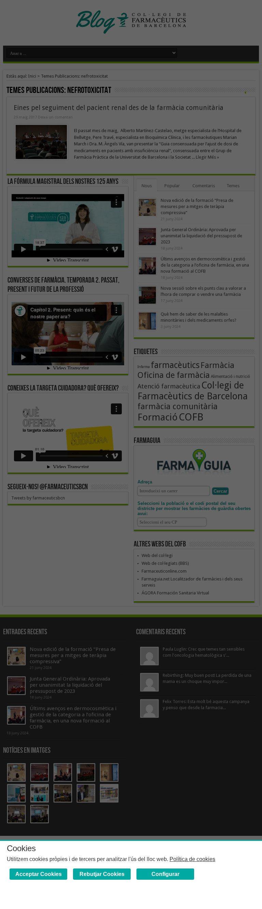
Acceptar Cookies (38, 874)
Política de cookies (192, 859)
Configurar (165, 874)
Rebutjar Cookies (102, 874)
